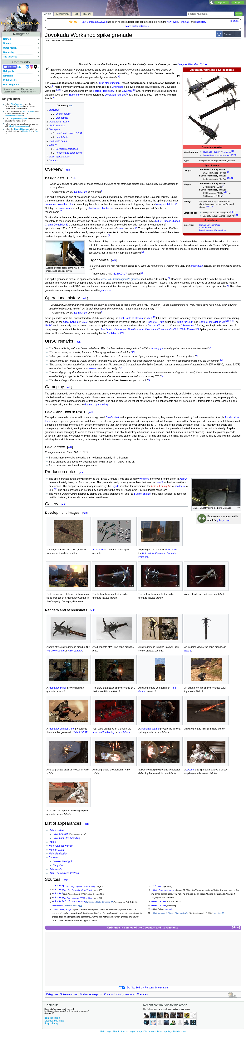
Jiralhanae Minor (57, 687)
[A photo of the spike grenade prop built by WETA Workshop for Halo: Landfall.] (68, 628)
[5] (227, 192)
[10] (232, 321)
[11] (122, 332)
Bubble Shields (142, 493)
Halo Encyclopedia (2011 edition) (77, 898)
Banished (73, 94)
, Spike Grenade (97, 902)
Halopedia (8, 71)
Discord (12, 67)
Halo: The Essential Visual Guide (77, 890)
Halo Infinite (123, 732)
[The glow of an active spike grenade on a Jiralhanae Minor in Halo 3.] (114, 670)
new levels (172, 22)
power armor (66, 208)
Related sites (10, 80)
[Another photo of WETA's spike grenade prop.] (114, 628)
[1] (232, 151)
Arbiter (20, 106)
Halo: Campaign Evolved (94, 22)
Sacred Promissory (212, 155)
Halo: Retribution (58, 853)
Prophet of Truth (155, 322)
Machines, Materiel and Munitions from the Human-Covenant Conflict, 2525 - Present (148, 329)
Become (53, 857)
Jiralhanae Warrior (150, 728)
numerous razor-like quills (59, 204)
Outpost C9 (154, 325)
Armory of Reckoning (103, 732)
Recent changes (11, 89)
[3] (235, 154)
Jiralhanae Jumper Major (61, 728)
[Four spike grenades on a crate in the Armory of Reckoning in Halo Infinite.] (114, 711)
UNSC (48, 325)
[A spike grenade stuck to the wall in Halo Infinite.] (68, 752)
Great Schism (205, 227)
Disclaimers (149, 1031)
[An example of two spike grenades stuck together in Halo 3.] (206, 669)
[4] (232, 178)
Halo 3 (159, 482)
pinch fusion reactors (19, 126)
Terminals (184, 22)
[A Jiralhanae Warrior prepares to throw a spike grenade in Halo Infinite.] (160, 711)
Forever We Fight (62, 861)
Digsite (115, 486)
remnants (172, 927)
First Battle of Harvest (131, 318)
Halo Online (98, 549)
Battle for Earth (184, 322)
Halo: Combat (60, 834)
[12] (55, 489)
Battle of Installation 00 (212, 322)
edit (68, 169)
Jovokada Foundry (211, 152)
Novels (7, 43)
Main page (105, 1031)
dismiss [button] (235, 21)
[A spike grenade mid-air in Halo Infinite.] (206, 711)
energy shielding (165, 204)
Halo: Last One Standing (66, 838)
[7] (61, 211)
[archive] (217, 913)
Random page (27, 89)
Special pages (10, 92)
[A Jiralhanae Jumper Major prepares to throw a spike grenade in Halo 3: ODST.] (68, 711)
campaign (169, 909)
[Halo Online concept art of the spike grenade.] (114, 531)
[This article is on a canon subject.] (228, 34)
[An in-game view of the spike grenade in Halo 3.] (206, 628)
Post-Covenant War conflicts (212, 230)
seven (120, 228)
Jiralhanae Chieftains (100, 208)
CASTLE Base (28, 111)
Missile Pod (27, 131)
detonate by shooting (96, 404)
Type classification (109, 83)
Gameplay (8, 52)
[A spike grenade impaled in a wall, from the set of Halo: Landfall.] (160, 628)
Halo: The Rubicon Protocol (64, 873)
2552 (84, 322)
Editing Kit (161, 486)
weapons (144, 479)
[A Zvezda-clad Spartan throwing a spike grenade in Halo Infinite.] (68, 792)
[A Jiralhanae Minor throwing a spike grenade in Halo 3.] (68, 670)
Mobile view (179, 1031)
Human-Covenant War (209, 225)
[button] (236, 927)
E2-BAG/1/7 (80, 192)
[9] (229, 321)
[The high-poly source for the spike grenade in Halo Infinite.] (114, 576)
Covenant (226, 155)
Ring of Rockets (21, 129)
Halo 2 (183, 479)
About (116, 1031)
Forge (68, 909)
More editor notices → (137, 26)
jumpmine (106, 290)
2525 (149, 318)
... (38, 66)
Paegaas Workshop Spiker (192, 64)
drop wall (171, 549)
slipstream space (19, 119)
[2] (232, 154)
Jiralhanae (226, 152)
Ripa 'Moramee (17, 104)
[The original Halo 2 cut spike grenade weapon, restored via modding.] (68, 531)
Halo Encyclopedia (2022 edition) (80, 886)
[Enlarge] (82, 267)
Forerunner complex (14, 116)
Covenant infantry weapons (119, 994)
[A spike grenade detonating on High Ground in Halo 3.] (160, 669)
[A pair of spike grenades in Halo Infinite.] (206, 576)
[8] (154, 317)
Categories (52, 994)
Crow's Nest (112, 417)
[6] (119, 76)
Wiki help (8, 75)
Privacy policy (164, 1031)
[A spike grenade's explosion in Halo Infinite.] (114, 752)
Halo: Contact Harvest (61, 845)
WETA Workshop (55, 650)
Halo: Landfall (75, 650)
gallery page (223, 520)
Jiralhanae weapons (91, 994)
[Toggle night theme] (211, 2)
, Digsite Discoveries (169, 913)
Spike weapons (68, 994)
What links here (28, 92)
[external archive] (72, 906)
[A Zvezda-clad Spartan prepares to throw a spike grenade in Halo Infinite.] (206, 752)
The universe (10, 56)
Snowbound (188, 325)
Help (139, 1031)
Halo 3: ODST (80, 732)
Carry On (58, 865)
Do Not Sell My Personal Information (147, 987)
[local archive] (58, 906)
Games (7, 39)
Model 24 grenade (120, 279)
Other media (10, 48)
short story (200, 22)
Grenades (142, 994)
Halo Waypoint (11, 84)
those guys (196, 266)
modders (180, 486)
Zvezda (190, 769)
